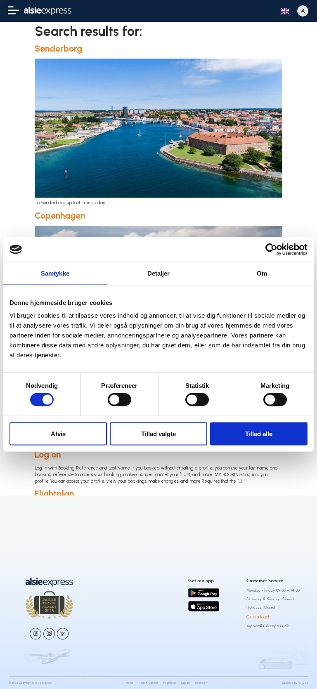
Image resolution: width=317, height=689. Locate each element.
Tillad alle (258, 433)
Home (46, 533)
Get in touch (258, 617)
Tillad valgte (158, 433)
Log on (48, 454)
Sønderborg (58, 48)
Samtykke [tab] (55, 272)
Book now (201, 682)
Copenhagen (60, 215)
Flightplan (54, 493)
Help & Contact (148, 682)
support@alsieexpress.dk (267, 625)
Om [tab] (262, 272)
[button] (14, 11)
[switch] (119, 399)
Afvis (58, 433)
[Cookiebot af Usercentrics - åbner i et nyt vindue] (271, 249)
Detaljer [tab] (158, 272)
